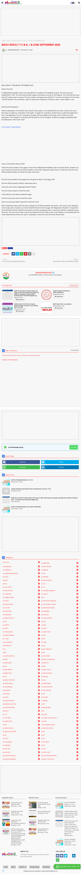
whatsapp (22, 467)
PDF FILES (21, 694)
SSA (21, 735)
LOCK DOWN (60, 656)
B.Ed (60, 573)
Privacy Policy (34, 867)
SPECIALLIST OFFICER (21, 731)
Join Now (74, 447)
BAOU (21, 580)
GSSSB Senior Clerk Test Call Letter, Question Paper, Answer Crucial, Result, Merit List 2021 (26, 305)
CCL (60, 587)
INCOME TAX (21, 645)
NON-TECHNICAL (60, 673)
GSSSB (60, 628)
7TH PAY (21, 562)
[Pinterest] (25, 253)
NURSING (60, 676)
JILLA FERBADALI (60, 649)
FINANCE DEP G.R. (21, 618)
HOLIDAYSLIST (60, 632)
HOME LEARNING (21, 635)
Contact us (22, 867)
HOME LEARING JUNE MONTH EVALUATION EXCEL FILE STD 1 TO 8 (31, 489)
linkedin (61, 467)
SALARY (60, 714)
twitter (61, 462)
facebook (22, 462)
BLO (21, 584)
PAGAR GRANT (60, 683)
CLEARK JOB (21, 594)
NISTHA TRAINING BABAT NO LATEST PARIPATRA (26, 507)
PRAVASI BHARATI (21, 701)
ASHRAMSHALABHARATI (21, 573)
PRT (60, 704)
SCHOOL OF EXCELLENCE (60, 718)
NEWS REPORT (22, 670)
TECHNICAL (60, 742)
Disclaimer (46, 867)
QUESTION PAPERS (21, 707)
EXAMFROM (60, 611)
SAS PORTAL (21, 718)
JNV (21, 652)
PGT (60, 694)
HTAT (60, 635)
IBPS (60, 639)
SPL (60, 731)
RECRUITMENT (60, 707)
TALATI (21, 738)
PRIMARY (60, 701)
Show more (74, 285)
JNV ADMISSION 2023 (44, 811)
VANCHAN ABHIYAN (21, 755)
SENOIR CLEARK (21, 728)
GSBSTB (21, 625)
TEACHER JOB (22, 742)
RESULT (9, 41)
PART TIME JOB (60, 690)
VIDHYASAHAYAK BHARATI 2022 (16, 803)
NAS (21, 666)
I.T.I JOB (21, 639)
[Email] (29, 253)
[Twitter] (17, 253)
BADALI (21, 577)
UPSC (60, 749)
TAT (60, 738)
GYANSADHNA (21, 632)
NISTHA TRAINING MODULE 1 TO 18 (22, 480)
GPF (21, 621)
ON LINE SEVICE (21, 683)
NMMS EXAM (21, 673)
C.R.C (60, 584)
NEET (60, 666)
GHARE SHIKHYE (60, 618)
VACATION (21, 752)
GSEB (60, 625)
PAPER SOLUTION (60, 687)
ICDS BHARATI (21, 642)
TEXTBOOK (21, 745)
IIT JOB (60, 642)
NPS (21, 676)
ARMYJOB (60, 570)
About (13, 867)
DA (60, 597)
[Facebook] (13, 253)
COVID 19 (60, 594)
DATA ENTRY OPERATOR (60, 601)
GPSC (60, 621)
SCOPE (60, 721)
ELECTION (21, 608)
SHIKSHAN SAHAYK (60, 728)
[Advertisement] (40, 22)
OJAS (60, 680)
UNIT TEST (21, 749)
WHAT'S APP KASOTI (60, 759)
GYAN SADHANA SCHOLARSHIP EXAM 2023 (44, 804)
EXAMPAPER (21, 615)
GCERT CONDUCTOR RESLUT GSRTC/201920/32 (61, 291)
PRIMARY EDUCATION (21, 704)
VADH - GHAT (60, 752)
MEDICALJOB (21, 663)
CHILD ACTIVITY (21, 590)
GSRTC (21, 628)
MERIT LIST (60, 663)
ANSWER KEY (21, 566)
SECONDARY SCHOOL (60, 725)
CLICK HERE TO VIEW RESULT (12, 127)
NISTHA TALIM (60, 670)
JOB (60, 652)
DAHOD (21, 601)
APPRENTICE (21, 570)
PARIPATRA (22, 690)
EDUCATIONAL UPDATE (60, 604)
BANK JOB (60, 577)
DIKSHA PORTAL (21, 604)
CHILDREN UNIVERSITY (60, 590)
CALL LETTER (21, 587)
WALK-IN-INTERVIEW (21, 759)
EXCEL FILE (60, 615)
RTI (60, 711)
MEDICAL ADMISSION (60, 659)
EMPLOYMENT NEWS (60, 608)
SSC (60, 735)
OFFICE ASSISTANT (21, 680)
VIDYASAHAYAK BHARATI (60, 755)
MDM (21, 659)
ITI (21, 649)
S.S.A (21, 714)
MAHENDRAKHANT (44, 272)
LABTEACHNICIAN (21, 656)
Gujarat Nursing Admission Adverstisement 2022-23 (18, 821)
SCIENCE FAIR (21, 721)
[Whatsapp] (21, 253)
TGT (60, 745)
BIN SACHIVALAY (60, 580)
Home (3, 41)
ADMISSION (60, 563)
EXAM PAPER (21, 611)
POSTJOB (60, 697)
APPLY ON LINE (60, 566)
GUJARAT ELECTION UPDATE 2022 (17, 812)
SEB (21, 725)
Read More (20, 299)
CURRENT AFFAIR (21, 597)
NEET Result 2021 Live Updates (62, 304)
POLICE (21, 697)
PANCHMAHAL (22, 687)
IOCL (60, 645)
